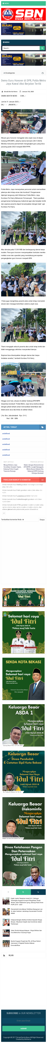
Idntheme (27, 1039)
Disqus (42, 520)
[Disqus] (23, 552)
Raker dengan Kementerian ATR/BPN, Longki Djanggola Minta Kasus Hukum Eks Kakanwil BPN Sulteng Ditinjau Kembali (33, 469)
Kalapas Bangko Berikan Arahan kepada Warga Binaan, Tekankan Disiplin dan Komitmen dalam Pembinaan (26, 922)
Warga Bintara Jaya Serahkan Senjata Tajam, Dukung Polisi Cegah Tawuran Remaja (12, 468)
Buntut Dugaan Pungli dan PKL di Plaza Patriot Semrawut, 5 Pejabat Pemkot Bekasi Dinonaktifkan (26, 943)
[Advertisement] (23, 981)
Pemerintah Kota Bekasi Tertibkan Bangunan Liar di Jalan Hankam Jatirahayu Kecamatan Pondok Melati (26, 911)
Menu (6, 42)
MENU (7, 3)
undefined (6, 433)
